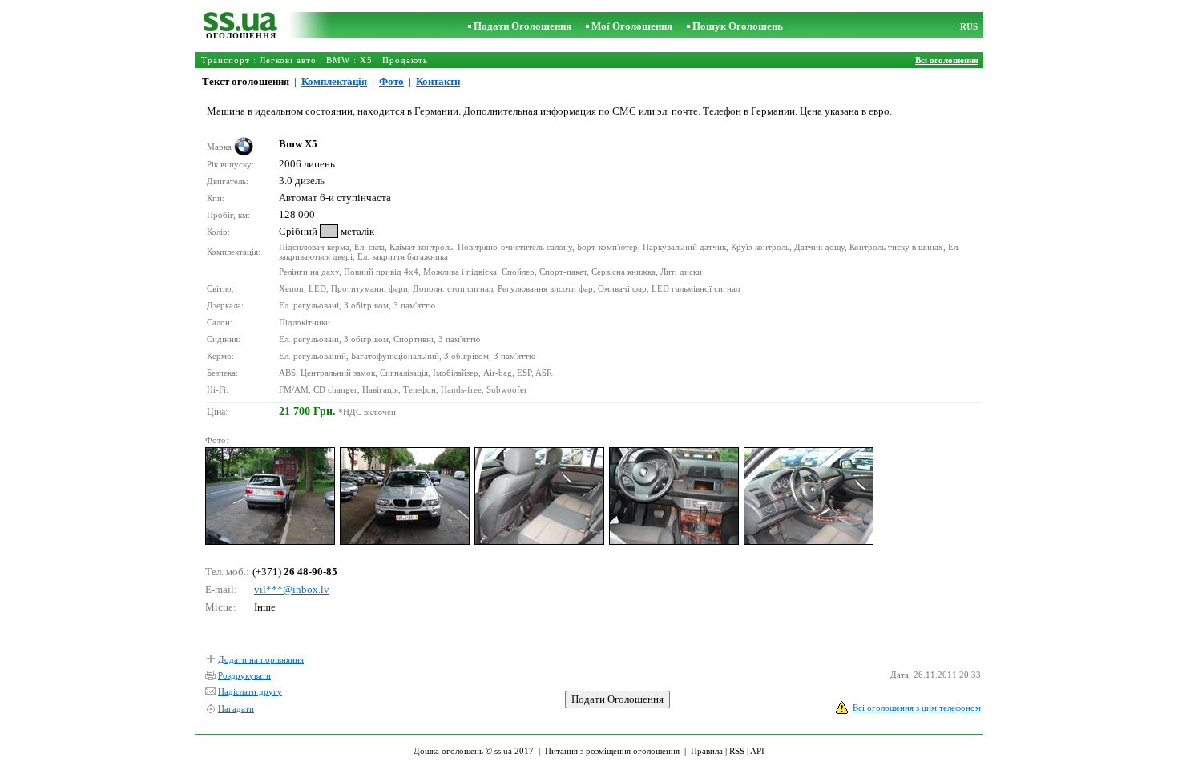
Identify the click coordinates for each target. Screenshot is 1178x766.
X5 (366, 60)
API (757, 751)
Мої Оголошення (631, 26)
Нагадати (236, 708)
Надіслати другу (250, 691)
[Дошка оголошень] (241, 28)
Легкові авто (288, 60)
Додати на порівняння (261, 659)
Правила (707, 751)
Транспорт (225, 60)
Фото (391, 81)
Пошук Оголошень (737, 26)
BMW (338, 60)
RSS (736, 751)
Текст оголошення (245, 81)
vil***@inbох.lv (291, 589)
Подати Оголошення (522, 26)
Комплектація (334, 81)
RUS (969, 26)
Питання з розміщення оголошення (612, 751)
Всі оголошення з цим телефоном (917, 707)
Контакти (438, 81)
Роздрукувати (244, 675)
